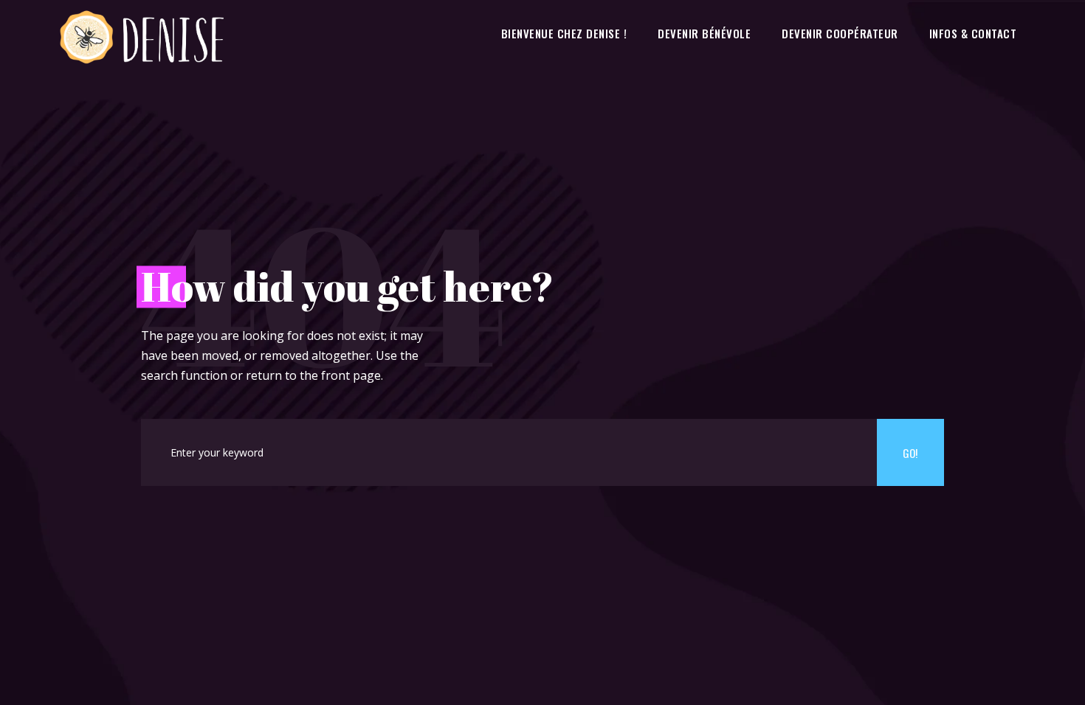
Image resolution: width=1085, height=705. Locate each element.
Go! (910, 453)
